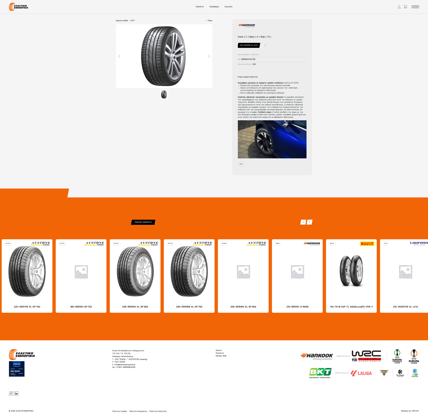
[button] (399, 6)
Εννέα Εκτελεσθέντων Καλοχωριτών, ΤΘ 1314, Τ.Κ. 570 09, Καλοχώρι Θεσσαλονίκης (128, 353)
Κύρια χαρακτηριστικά (248, 77)
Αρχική (219, 350)
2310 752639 (120, 359)
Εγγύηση (228, 7)
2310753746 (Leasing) (138, 359)
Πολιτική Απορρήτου (138, 411)
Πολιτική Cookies (119, 411)
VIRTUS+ (415, 411)
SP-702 (8, 243)
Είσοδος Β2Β (221, 356)
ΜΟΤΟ (332, 243)
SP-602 (224, 243)
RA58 (277, 243)
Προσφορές (214, 7)
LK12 (385, 243)
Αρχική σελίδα (122, 20)
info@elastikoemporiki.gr (125, 365)
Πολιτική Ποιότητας (158, 411)
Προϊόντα (200, 7)
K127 (133, 20)
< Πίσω (209, 20)
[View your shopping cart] (405, 6)
